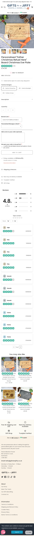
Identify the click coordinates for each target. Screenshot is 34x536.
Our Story (4, 486)
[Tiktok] (11, 477)
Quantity (4, 106)
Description (5, 99)
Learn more (21, 528)
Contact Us (4, 494)
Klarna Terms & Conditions (9, 515)
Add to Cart (17, 152)
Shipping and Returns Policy (9, 507)
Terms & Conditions (7, 504)
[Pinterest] (14, 477)
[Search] (5, 7)
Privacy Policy (5, 512)
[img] (7, 66)
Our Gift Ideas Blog (7, 492)
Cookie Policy (5, 509)
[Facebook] (5, 477)
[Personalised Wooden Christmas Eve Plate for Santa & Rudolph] (25, 364)
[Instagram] (8, 477)
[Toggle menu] (2, 7)
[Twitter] (2, 477)
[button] (23, 194)
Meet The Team (6, 489)
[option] (17, 31)
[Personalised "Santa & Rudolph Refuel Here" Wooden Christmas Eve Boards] (8, 364)
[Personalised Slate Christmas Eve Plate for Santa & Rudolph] (25, 394)
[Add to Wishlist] (14, 359)
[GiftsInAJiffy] (18, 7)
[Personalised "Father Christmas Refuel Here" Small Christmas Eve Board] (8, 394)
